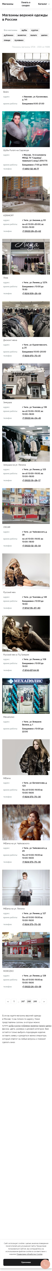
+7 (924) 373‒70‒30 (31, 797)
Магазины (7, 4)
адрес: (6, 97)
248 (29, 1001)
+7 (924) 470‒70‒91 (31, 356)
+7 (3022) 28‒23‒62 (31, 231)
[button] (26, 71)
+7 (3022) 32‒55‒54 (31, 546)
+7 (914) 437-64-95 (30, 670)
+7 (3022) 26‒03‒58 (31, 987)
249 (35, 1001)
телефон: (7, 169)
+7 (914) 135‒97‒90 (31, 608)
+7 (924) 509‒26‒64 (31, 293)
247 (23, 1001)
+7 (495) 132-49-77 (30, 169)
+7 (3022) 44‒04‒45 (31, 418)
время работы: (10, 104)
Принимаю (26, 1262)
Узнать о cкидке (25, 4)
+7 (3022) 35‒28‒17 (31, 480)
